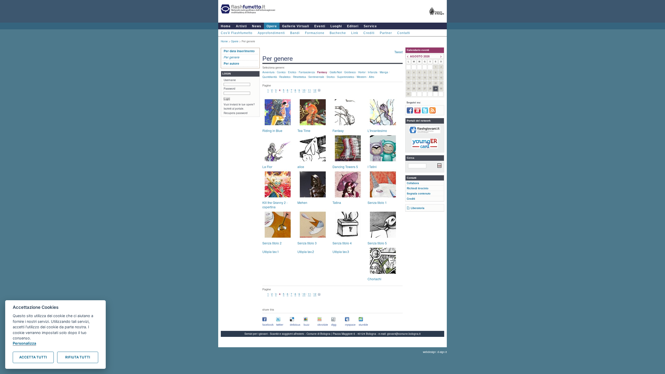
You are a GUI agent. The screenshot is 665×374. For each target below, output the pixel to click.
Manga (384, 72)
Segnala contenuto (418, 193)
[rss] (432, 112)
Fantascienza (307, 72)
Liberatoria (417, 208)
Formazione (314, 33)
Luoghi (336, 26)
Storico (331, 77)
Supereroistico (345, 77)
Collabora (413, 183)
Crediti (369, 33)
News (256, 26)
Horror (361, 72)
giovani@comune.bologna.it (404, 334)
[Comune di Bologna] (436, 17)
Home (226, 26)
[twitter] (425, 112)
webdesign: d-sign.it (435, 352)
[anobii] (417, 112)
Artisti (241, 26)
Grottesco (350, 72)
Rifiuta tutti (77, 357)
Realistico (285, 77)
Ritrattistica (299, 77)
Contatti (403, 33)
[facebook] (410, 112)
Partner (386, 33)
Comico (281, 72)
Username (230, 80)
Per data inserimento (239, 51)
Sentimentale (316, 77)
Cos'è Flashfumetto (236, 33)
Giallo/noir (336, 72)
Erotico (292, 72)
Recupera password (236, 113)
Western (362, 77)
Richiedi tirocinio (417, 188)
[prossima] (319, 90)
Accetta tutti (33, 357)
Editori (352, 26)
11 (309, 90)
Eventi (319, 26)
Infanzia (372, 72)
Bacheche (338, 33)
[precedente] (264, 90)
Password (229, 88)
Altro (371, 77)
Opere (272, 26)
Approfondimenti (271, 33)
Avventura (268, 72)
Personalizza (24, 343)
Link (354, 33)
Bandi (295, 33)
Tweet (398, 52)
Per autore (231, 63)
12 (314, 90)
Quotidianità (269, 77)
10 (303, 90)
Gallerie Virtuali (295, 26)
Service (370, 26)
